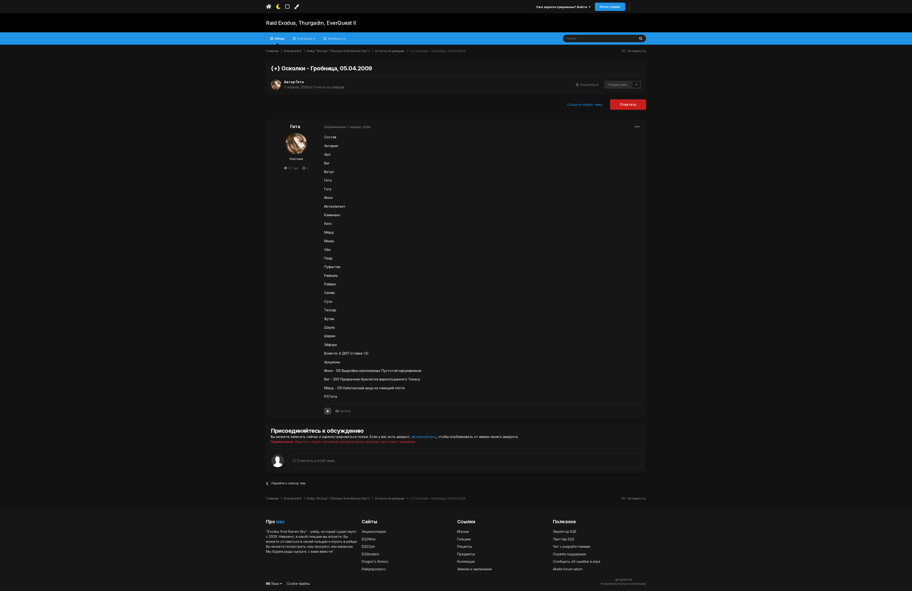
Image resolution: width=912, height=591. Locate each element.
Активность (336, 38)
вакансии (345, 546)
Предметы (466, 554)
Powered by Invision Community (623, 584)
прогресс (322, 546)
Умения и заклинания (474, 569)
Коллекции (466, 561)
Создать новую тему (584, 104)
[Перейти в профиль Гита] (276, 84)
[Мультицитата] (327, 411)
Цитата (345, 411)
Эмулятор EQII (564, 531)
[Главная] (268, 7)
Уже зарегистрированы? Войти (562, 7)
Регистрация (610, 7)
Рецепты (464, 546)
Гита (300, 82)
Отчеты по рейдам (328, 87)
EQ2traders (370, 554)
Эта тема (622, 38)
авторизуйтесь (424, 437)
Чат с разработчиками (571, 546)
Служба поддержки (569, 554)
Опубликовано (347, 127)
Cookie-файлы (298, 583)
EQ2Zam (368, 546)
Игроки (463, 531)
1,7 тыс (293, 168)
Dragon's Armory (375, 561)
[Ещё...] (637, 127)
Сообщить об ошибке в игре (576, 561)
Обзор (279, 38)
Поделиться (588, 84)
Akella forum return (568, 569)
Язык (275, 583)
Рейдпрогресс (374, 569)
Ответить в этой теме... (316, 461)
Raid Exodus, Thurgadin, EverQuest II (311, 23)
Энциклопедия (374, 531)
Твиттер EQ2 (563, 539)
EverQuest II (305, 38)
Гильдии (464, 539)
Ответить (628, 104)
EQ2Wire (368, 539)
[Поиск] (640, 38)
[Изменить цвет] (296, 6)
